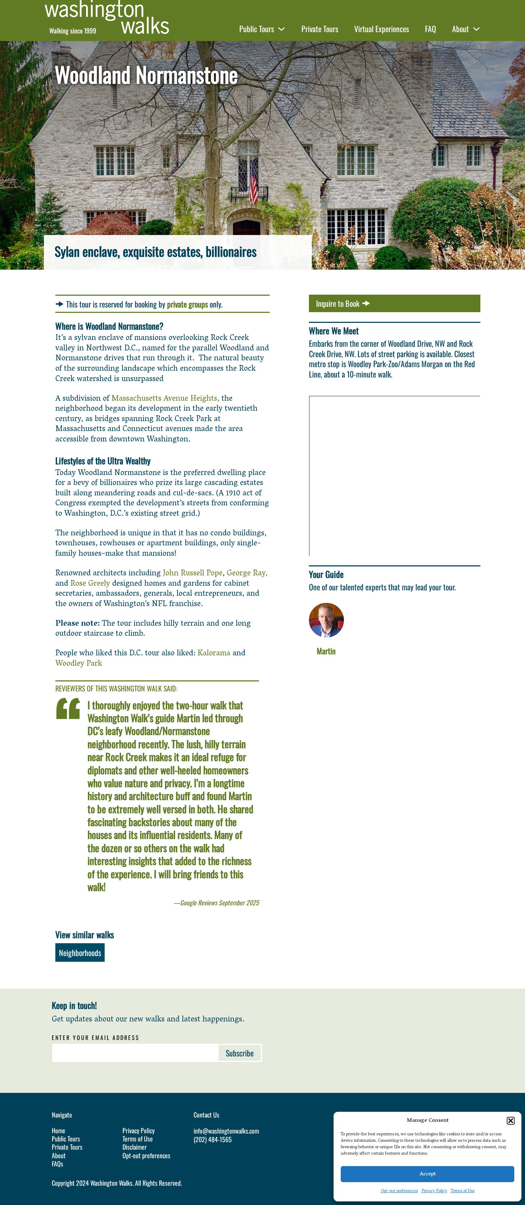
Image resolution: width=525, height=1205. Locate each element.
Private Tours (319, 29)
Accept (428, 1174)
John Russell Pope (192, 573)
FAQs (57, 1164)
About (460, 29)
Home (58, 1130)
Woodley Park (78, 664)
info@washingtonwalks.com (226, 1130)
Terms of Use (463, 1191)
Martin (326, 650)
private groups (187, 304)
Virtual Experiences (381, 29)
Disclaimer (134, 1147)
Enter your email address (96, 1037)
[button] (510, 1120)
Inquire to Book (337, 303)
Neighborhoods (80, 952)
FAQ (430, 29)
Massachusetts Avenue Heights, (165, 399)
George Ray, (247, 573)
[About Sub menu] (476, 29)
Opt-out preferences (399, 1191)
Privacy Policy (434, 1191)
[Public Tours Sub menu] (281, 29)
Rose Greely (90, 584)
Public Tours (256, 29)
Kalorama (214, 653)
